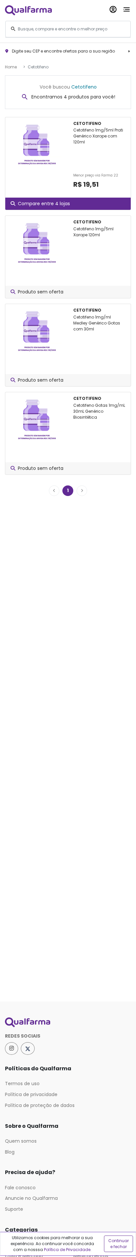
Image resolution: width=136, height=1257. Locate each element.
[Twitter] (28, 1048)
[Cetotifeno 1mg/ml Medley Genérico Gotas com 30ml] (37, 331)
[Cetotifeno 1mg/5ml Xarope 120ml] (37, 243)
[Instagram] (11, 1048)
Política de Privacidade (67, 1249)
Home (11, 67)
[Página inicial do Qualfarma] (68, 1022)
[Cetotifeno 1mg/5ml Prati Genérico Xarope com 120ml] (37, 145)
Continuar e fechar (118, 1243)
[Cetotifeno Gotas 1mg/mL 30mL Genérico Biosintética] (37, 419)
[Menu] (126, 8)
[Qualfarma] (28, 10)
